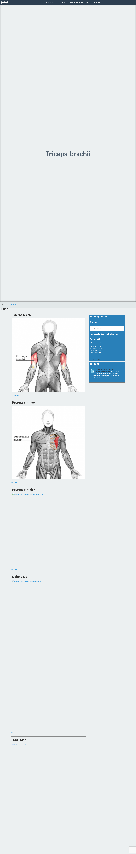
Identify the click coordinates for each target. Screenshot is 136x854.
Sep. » (99, 359)
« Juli (92, 359)
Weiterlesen (15, 395)
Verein (61, 2)
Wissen (96, 2)
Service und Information (78, 2)
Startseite (49, 2)
